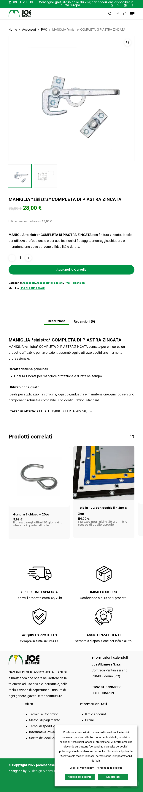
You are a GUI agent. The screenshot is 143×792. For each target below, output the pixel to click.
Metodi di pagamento (44, 720)
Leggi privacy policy (82, 767)
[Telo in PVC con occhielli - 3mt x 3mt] (103, 473)
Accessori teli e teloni (49, 282)
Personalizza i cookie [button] (109, 767)
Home (13, 29)
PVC (44, 29)
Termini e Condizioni (44, 714)
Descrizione (57, 321)
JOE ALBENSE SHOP (32, 288)
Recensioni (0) (84, 321)
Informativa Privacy (43, 732)
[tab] (56, 321)
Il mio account (95, 714)
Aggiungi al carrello (71, 269)
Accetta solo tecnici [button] (80, 776)
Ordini (89, 720)
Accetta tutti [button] (113, 776)
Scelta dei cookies (42, 738)
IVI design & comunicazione (48, 771)
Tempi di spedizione (44, 726)
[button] (132, 13)
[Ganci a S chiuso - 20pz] (39, 476)
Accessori (29, 29)
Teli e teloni (78, 282)
